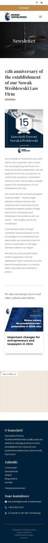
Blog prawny (11, 478)
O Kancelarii (11, 467)
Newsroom (21, 347)
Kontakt (24, 7)
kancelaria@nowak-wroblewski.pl (24, 501)
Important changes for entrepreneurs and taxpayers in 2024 (23, 340)
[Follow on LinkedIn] (41, 2)
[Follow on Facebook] (37, 2)
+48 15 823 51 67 (16, 507)
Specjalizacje (11, 471)
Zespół (8, 475)
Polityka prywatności (15, 488)
